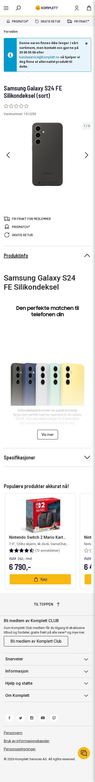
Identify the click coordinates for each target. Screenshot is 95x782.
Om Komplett (17, 695)
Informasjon (16, 671)
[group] (47, 154)
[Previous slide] (8, 155)
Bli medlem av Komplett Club (36, 641)
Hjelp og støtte (18, 683)
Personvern (13, 733)
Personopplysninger (20, 749)
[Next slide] (86, 155)
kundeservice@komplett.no (39, 57)
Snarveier (14, 659)
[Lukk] (86, 43)
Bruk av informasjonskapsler (26, 741)
